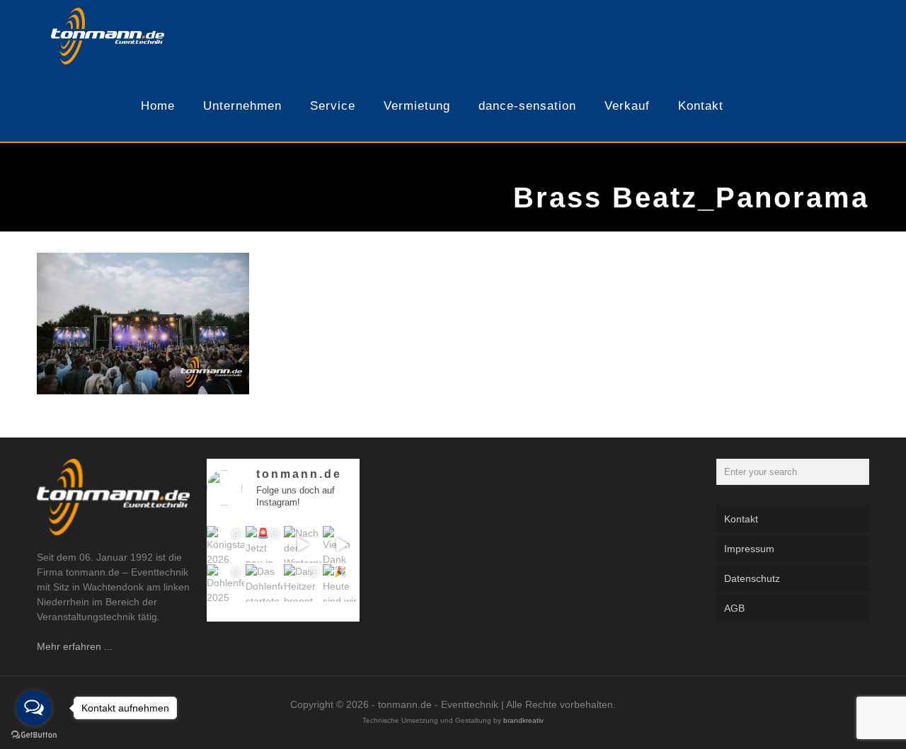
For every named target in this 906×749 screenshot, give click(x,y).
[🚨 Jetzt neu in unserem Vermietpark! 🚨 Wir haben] (264, 545)
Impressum (749, 548)
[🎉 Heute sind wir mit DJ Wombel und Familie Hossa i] (341, 583)
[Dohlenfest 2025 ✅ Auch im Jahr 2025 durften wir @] (225, 583)
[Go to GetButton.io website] (34, 735)
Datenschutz (752, 578)
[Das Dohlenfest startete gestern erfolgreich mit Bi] (264, 583)
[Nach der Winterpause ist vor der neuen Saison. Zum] (302, 545)
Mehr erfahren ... (75, 646)
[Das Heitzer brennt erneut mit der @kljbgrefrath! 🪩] (302, 583)
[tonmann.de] (107, 35)
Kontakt (741, 519)
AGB (734, 608)
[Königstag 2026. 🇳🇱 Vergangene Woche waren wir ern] (225, 545)
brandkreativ (523, 720)
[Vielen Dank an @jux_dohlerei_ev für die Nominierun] (341, 545)
